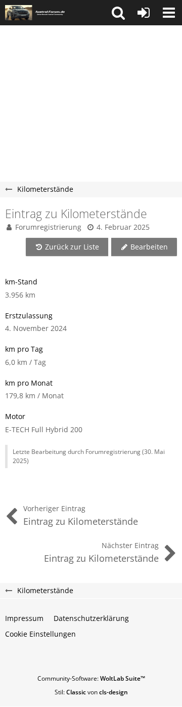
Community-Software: (91, 678)
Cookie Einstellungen (40, 634)
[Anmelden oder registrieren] (143, 13)
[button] (118, 13)
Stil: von (91, 692)
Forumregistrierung (48, 227)
